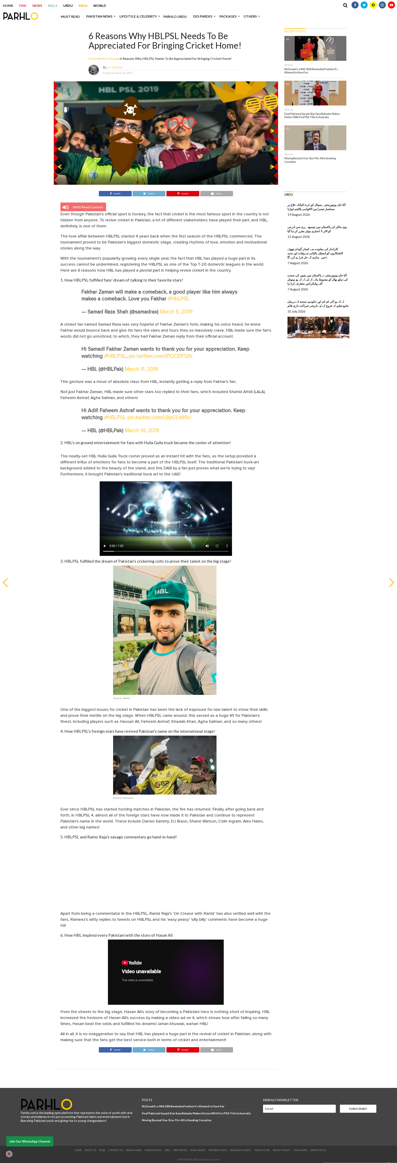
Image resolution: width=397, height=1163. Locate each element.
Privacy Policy (282, 1150)
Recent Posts (295, 31)
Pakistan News (99, 16)
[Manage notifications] (9, 1154)
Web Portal (180, 1150)
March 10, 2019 (142, 430)
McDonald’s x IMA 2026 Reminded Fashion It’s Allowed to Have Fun (183, 1106)
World (99, 5)
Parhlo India (134, 1150)
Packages (228, 16)
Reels (52, 5)
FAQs (102, 1150)
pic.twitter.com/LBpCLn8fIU (159, 417)
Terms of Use (262, 1150)
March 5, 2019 (176, 311)
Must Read (70, 16)
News (37, 5)
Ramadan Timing (240, 1150)
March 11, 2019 (141, 369)
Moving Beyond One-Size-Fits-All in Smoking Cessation (176, 1120)
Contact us (115, 1150)
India (83, 5)
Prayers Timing (218, 1150)
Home (8, 5)
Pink (23, 5)
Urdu (68, 5)
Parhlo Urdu (175, 16)
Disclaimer (300, 1150)
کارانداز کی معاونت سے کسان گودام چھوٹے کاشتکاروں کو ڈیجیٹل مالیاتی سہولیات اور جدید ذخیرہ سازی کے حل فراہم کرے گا (315, 253)
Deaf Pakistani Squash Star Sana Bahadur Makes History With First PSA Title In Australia (196, 1113)
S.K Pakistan (115, 67)
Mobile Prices (153, 1150)
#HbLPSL (178, 298)
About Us (90, 1150)
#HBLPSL (115, 356)
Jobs (167, 1150)
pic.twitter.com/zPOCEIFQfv (161, 356)
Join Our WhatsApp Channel (29, 1141)
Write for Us (318, 1150)
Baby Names (198, 1150)
